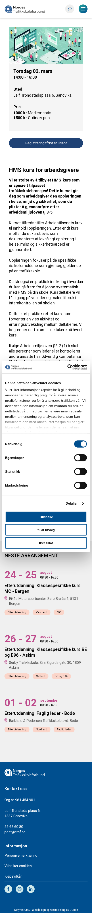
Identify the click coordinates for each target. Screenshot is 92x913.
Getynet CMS (22, 909)
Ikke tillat (46, 543)
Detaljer (72, 503)
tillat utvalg (46, 530)
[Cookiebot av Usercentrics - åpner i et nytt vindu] (67, 367)
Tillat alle (46, 517)
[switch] (80, 457)
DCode (74, 909)
